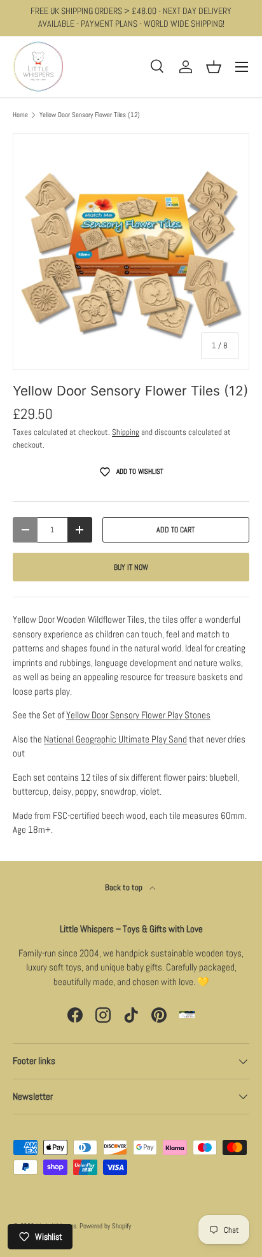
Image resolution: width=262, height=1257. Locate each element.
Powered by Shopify (105, 1225)
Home (20, 114)
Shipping (125, 432)
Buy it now (131, 567)
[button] (214, 67)
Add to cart (175, 530)
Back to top (124, 887)
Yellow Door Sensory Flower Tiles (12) (89, 114)
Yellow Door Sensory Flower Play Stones (138, 715)
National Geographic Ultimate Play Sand (115, 739)
